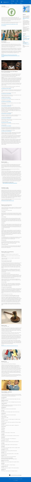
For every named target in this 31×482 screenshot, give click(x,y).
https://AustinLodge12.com (26, 43)
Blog (11, 3)
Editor (9, 42)
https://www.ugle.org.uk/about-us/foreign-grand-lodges (7, 200)
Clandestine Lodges (4, 187)
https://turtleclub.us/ (3, 25)
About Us (21, 3)
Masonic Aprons (4, 162)
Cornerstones (3, 41)
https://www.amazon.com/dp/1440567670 (6, 101)
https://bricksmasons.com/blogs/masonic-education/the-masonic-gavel (9, 345)
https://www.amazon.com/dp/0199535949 (6, 125)
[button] (30, 2)
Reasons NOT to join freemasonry (7, 251)
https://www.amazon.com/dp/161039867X (6, 122)
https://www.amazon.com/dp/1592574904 (6, 93)
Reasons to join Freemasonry (6, 205)
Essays (16, 3)
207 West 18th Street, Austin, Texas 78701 (26, 39)
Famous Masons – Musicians (6, 391)
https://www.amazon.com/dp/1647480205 (6, 113)
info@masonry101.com (25, 42)
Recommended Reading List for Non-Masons (9, 71)
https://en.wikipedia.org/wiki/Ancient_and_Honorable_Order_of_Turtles (9, 24)
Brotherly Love (4, 361)
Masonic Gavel (4, 325)
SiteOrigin (17, 480)
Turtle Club (3, 6)
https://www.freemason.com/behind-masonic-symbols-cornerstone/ (9, 54)
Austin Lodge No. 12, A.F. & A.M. (18, 478)
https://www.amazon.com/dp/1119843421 (6, 88)
